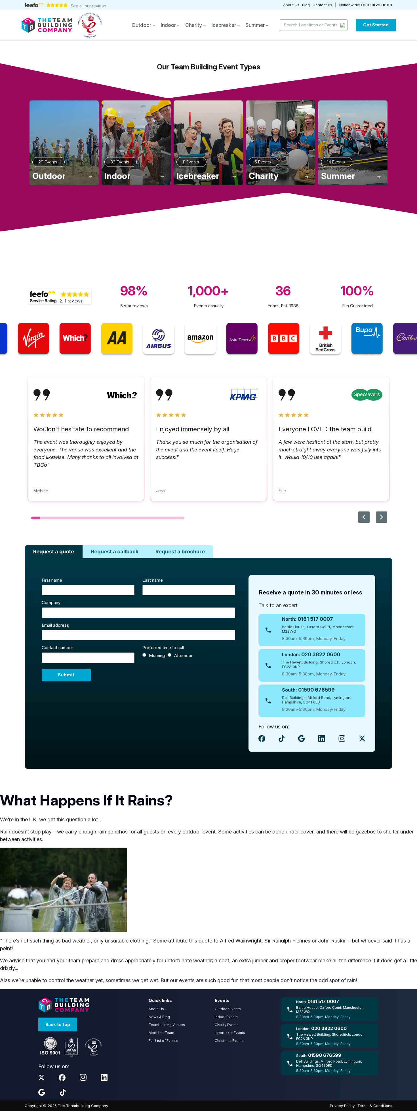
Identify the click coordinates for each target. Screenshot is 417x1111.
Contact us (322, 5)
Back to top (57, 1024)
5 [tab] (69, 518)
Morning (157, 655)
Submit (66, 674)
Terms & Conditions (374, 1105)
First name (52, 580)
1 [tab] (35, 518)
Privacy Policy (342, 1105)
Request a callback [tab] (114, 552)
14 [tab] (146, 518)
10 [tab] (112, 518)
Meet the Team (161, 1033)
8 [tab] (95, 518)
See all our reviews (89, 5)
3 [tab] (52, 518)
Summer (255, 25)
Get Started (376, 24)
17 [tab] (171, 518)
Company (51, 602)
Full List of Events (163, 1041)
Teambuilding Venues (167, 1025)
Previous (364, 517)
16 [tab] (163, 518)
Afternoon (183, 655)
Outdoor (142, 25)
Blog (306, 5)
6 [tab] (78, 518)
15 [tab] (154, 518)
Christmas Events (229, 1041)
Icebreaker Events (230, 1033)
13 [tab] (137, 518)
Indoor (169, 25)
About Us (291, 5)
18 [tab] (180, 518)
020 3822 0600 (376, 5)
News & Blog (159, 1017)
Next (381, 517)
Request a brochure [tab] (180, 552)
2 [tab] (44, 518)
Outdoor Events (228, 1009)
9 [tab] (103, 518)
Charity (194, 25)
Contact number (57, 647)
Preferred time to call (163, 647)
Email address (55, 625)
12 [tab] (129, 518)
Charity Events (227, 1025)
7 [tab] (86, 518)
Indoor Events (226, 1017)
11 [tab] (120, 518)
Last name (152, 580)
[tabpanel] (86, 446)
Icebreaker (224, 25)
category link (64, 142)
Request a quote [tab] (53, 552)
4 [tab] (61, 518)
